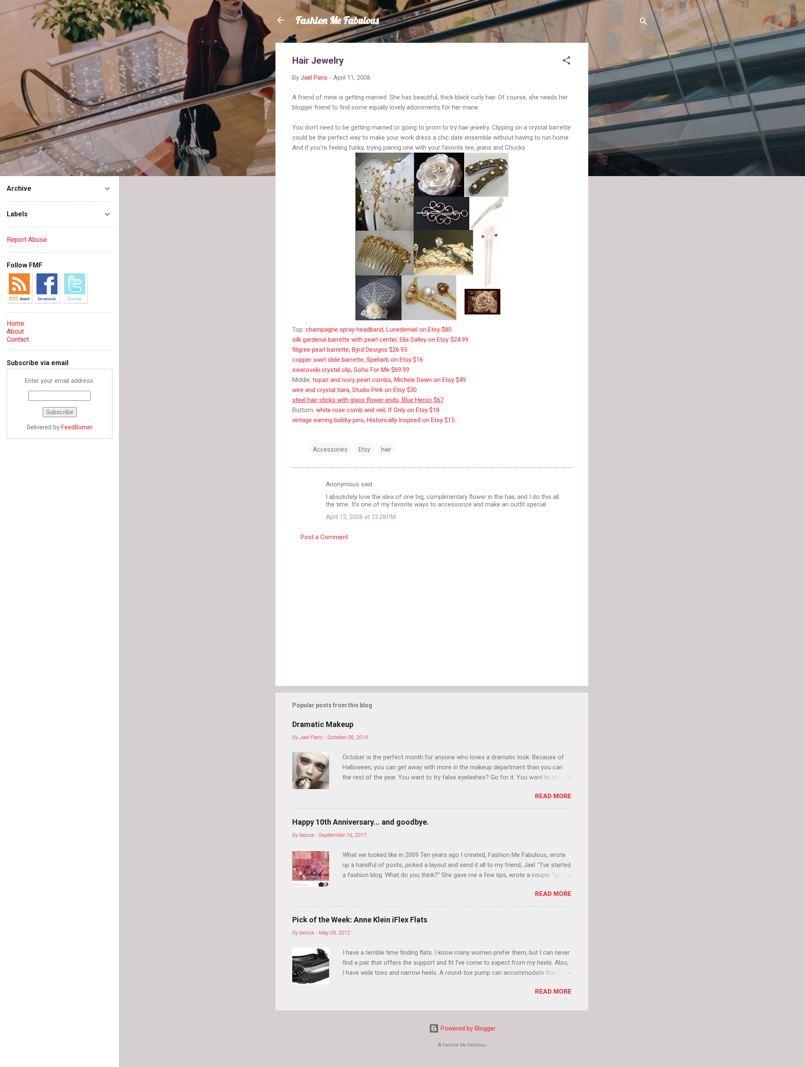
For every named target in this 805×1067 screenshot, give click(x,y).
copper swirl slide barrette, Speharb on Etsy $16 (357, 359)
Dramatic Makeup (322, 724)
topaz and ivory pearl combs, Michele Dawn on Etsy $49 (389, 380)
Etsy (364, 449)
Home (15, 323)
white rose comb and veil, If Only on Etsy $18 (377, 410)
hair (386, 449)
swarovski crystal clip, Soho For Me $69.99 (350, 370)
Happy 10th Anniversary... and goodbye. (360, 822)
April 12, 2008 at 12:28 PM (361, 517)
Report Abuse (27, 240)
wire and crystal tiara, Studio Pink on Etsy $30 (354, 390)
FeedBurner (77, 427)
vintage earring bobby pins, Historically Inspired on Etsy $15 (373, 420)
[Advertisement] (622, 168)
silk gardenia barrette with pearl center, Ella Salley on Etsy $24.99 (380, 339)
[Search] (644, 23)
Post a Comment (324, 537)
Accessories (330, 449)
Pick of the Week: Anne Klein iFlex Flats (359, 919)
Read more (553, 796)
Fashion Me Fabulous (337, 20)
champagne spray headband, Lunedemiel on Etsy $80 (379, 329)
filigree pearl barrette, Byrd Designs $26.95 (349, 349)
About (15, 331)
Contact (18, 339)
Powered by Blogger (467, 1028)
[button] (566, 61)
